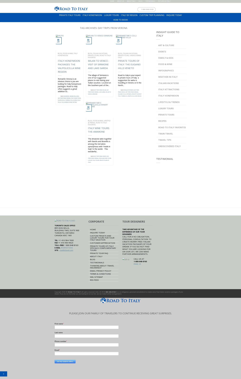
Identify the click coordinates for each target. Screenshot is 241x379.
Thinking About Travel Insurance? (102, 266)
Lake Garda (102, 92)
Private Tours (93, 55)
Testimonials (150, 1)
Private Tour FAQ (99, 253)
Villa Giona (73, 100)
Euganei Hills (122, 94)
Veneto (130, 96)
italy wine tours (76, 98)
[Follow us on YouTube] (185, 1)
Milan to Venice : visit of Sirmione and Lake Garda (98, 64)
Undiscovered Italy (169, 146)
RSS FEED (94, 280)
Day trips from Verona (64, 98)
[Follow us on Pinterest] (179, 1)
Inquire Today (97, 232)
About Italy (131, 1)
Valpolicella (61, 100)
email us (137, 264)
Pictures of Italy (164, 1)
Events (162, 51)
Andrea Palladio (74, 96)
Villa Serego (65, 102)
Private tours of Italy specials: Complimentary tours (103, 248)
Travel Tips (164, 139)
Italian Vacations (100, 53)
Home (112, 1)
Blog (140, 1)
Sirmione (94, 94)
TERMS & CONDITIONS (100, 274)
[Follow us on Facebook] (174, 1)
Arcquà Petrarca (128, 90)
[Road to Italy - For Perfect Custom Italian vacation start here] (71, 8)
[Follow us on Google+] (182, 1)
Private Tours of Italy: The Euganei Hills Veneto (129, 64)
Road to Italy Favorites (97, 124)
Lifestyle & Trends (169, 102)
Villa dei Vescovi (136, 96)
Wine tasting (73, 102)
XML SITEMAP (96, 277)
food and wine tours (105, 158)
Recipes (162, 121)
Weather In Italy (167, 76)
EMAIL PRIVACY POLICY (100, 271)
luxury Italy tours (93, 160)
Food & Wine (68, 53)
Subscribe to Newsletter (173, 9)
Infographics (166, 70)
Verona (68, 100)
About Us (120, 1)
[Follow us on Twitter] (177, 1)
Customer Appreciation (102, 243)
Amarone (66, 96)
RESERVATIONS (67, 248)
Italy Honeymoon (68, 54)
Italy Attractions (168, 89)
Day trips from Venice (100, 156)
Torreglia (124, 96)
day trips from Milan (100, 90)
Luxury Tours (166, 108)
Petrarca (129, 94)
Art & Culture (166, 45)
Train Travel (165, 133)
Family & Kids (165, 57)
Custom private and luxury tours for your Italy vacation (102, 237)
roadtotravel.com (66, 250)
